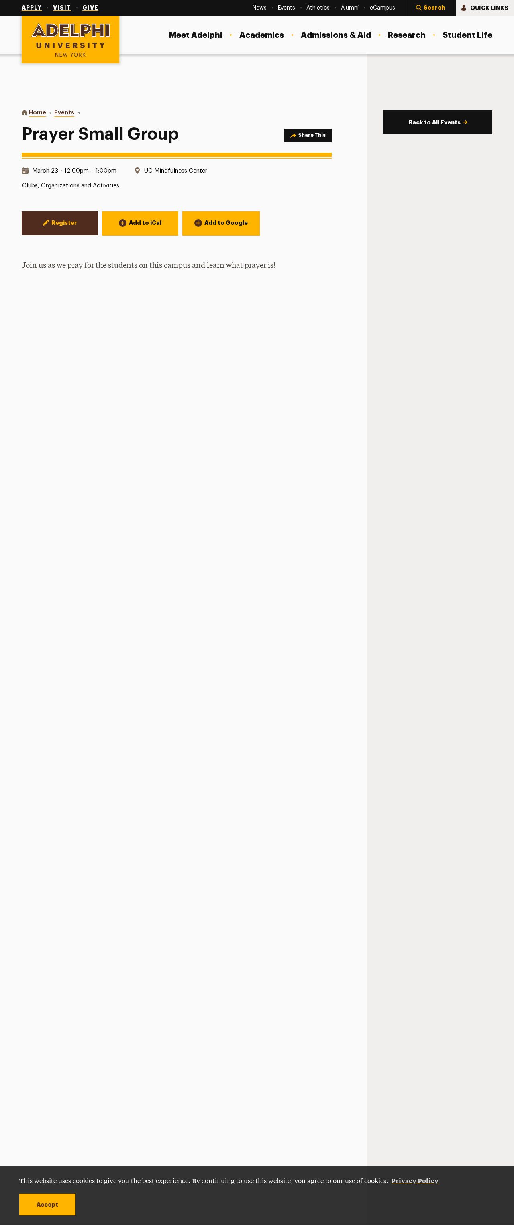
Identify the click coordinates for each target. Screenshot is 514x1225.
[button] (431, 8)
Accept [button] (47, 1204)
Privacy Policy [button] (415, 1180)
